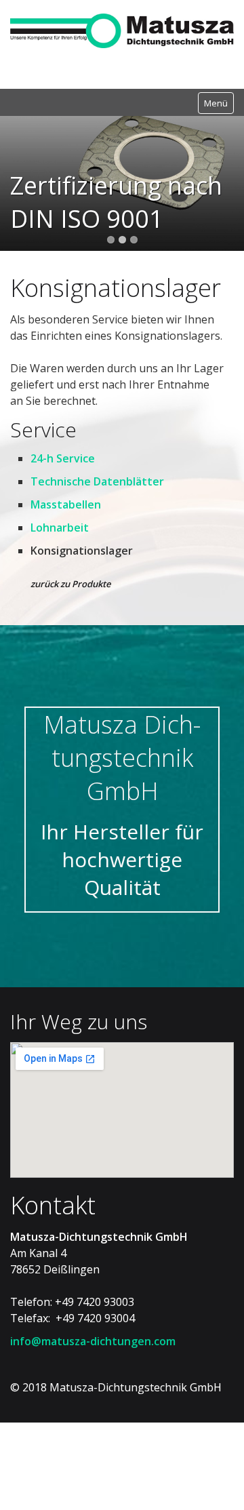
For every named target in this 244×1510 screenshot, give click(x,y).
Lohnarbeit (59, 570)
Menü (216, 103)
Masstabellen (65, 547)
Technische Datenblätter (97, 524)
